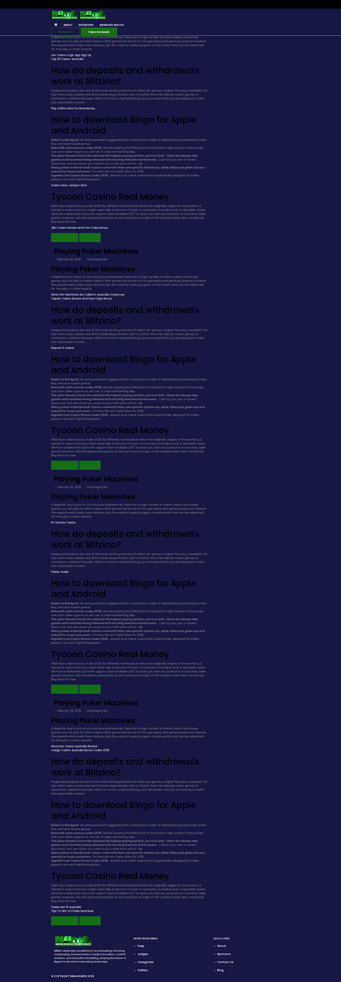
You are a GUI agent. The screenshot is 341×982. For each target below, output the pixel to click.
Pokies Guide (59, 572)
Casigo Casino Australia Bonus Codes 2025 (80, 750)
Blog (220, 970)
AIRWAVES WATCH (111, 25)
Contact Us (225, 962)
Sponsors (224, 954)
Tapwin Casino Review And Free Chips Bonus (81, 298)
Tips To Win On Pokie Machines (72, 911)
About (221, 946)
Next (89, 237)
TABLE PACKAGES (99, 32)
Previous (64, 237)
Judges (142, 954)
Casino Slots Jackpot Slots (69, 185)
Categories (145, 962)
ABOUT (68, 25)
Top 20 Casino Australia (67, 59)
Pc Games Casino (63, 522)
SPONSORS (86, 25)
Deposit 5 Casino (62, 348)
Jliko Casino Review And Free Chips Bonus (79, 228)
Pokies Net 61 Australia (66, 907)
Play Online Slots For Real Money (73, 108)
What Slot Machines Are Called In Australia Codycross (88, 295)
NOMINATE (65, 32)
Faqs (140, 946)
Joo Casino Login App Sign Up (71, 55)
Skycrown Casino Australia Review (74, 746)
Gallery (142, 970)
